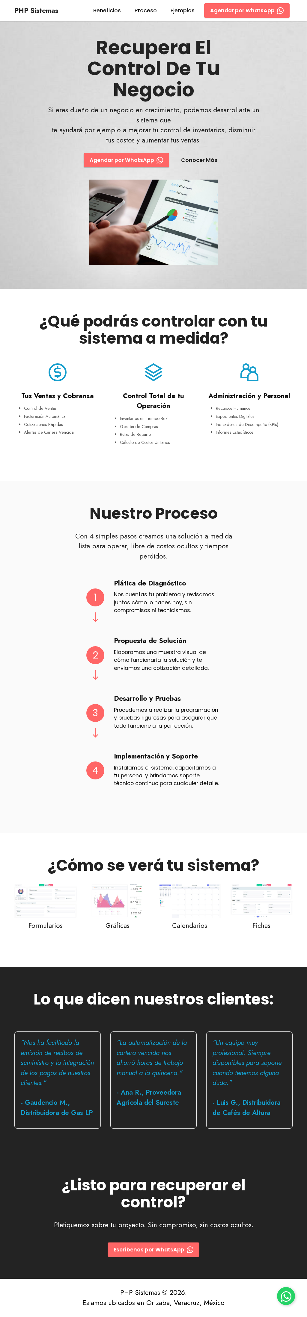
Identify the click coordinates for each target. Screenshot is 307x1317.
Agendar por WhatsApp (242, 10)
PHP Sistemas (36, 10)
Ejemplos (183, 10)
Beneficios (107, 10)
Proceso (146, 10)
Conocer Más (199, 160)
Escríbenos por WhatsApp (149, 1249)
